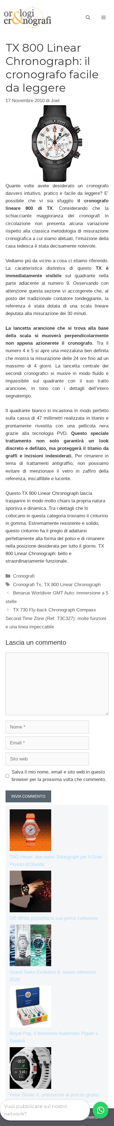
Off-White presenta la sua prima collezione (54, 918)
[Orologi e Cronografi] (28, 17)
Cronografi (24, 576)
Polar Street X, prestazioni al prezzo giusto (54, 1094)
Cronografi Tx (27, 584)
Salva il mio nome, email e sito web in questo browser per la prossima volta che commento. (59, 775)
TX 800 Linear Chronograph (72, 584)
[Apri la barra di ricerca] (88, 18)
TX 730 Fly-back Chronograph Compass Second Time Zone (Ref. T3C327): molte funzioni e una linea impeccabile (56, 618)
